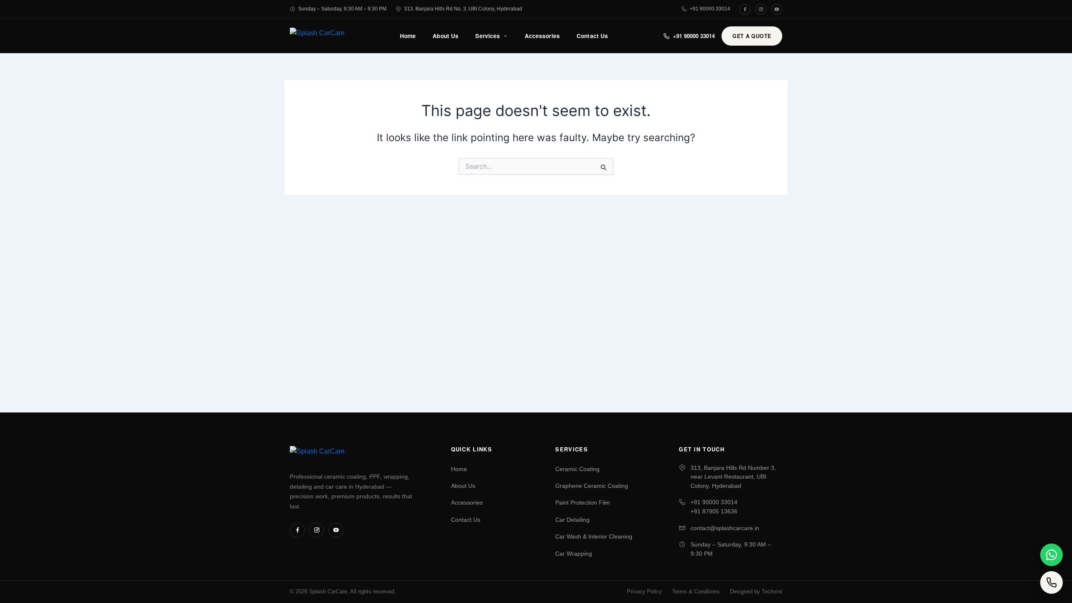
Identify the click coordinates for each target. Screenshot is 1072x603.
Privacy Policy (644, 592)
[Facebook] (745, 9)
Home (408, 36)
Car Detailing (572, 520)
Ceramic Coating (577, 469)
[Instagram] (760, 9)
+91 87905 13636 (714, 511)
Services (487, 36)
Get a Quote (751, 36)
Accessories (542, 36)
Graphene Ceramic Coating (591, 486)
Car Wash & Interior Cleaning (593, 536)
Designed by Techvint (756, 592)
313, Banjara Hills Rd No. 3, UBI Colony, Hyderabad (463, 9)
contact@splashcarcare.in (725, 528)
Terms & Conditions (696, 592)
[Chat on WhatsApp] (1051, 555)
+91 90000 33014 (710, 9)
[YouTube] (776, 9)
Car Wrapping (573, 554)
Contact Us (592, 36)
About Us (446, 36)
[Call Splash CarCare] (1051, 582)
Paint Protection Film (582, 503)
